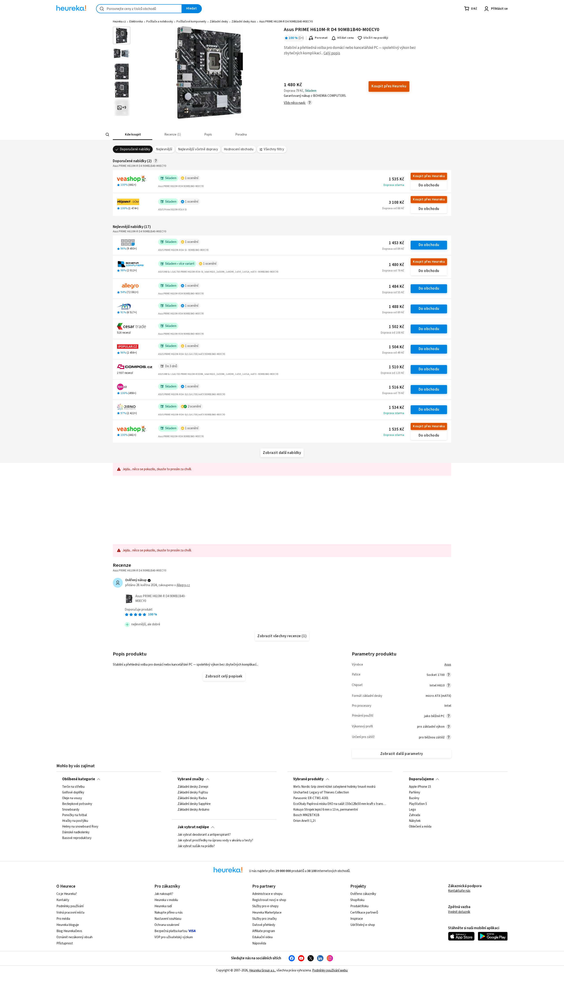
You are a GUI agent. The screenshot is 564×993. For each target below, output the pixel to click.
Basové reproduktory (76, 838)
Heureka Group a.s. (262, 970)
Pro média (63, 918)
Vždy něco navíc (295, 103)
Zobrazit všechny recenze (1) (282, 636)
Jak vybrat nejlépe (193, 827)
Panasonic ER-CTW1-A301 (310, 798)
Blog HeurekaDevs (69, 931)
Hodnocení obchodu (238, 149)
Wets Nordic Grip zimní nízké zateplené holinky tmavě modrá (334, 787)
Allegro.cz (183, 585)
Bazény (414, 798)
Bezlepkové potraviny (77, 804)
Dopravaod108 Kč (392, 333)
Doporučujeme (421, 779)
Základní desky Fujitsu (193, 792)
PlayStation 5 (418, 804)
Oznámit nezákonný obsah (74, 937)
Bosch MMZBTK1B (306, 815)
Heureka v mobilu (166, 900)
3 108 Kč (396, 203)
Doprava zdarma (394, 185)
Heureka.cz (119, 22)
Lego (412, 810)
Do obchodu (429, 185)
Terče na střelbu (73, 787)
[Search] (107, 135)
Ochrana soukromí (166, 925)
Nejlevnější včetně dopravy (198, 149)
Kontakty (62, 900)
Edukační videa (262, 937)
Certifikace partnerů (364, 912)
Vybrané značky (191, 779)
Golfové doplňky (73, 792)
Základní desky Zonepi (193, 787)
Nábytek (415, 821)
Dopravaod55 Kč (393, 292)
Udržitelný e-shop (362, 925)
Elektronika (136, 22)
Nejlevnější (164, 149)
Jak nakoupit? (163, 894)
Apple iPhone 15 (420, 787)
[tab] (132, 134)
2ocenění (194, 406)
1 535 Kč (396, 179)
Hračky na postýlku (75, 821)
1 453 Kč (396, 243)
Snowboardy (70, 810)
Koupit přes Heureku (429, 176)
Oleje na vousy (72, 798)
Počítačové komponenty (191, 22)
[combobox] (139, 8)
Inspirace (356, 918)
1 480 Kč (396, 265)
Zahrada (414, 815)
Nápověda (259, 943)
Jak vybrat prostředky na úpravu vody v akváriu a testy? (215, 840)
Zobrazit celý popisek (223, 676)
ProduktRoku (359, 906)
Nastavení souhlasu (167, 918)
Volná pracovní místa (70, 912)
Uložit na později (376, 38)
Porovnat (321, 38)
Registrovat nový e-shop (269, 900)
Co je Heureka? (66, 894)
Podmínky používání (69, 906)
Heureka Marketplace (267, 912)
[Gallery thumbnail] (122, 35)
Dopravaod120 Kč (392, 373)
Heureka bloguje (67, 925)
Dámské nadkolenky (75, 832)
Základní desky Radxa (192, 798)
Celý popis (332, 53)
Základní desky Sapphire (194, 804)
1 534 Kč (396, 408)
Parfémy (414, 792)
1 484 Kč (396, 287)
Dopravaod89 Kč (393, 249)
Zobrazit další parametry (401, 753)
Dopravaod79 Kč (393, 271)
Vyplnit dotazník (459, 912)
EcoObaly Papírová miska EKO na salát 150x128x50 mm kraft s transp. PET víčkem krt (339, 804)
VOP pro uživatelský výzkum (173, 937)
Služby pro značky (264, 918)
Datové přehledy (263, 925)
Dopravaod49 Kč (393, 353)
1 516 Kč (396, 387)
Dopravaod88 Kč (393, 208)
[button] (132, 134)
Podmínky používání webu (330, 970)
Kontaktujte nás (459, 890)
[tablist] (249, 134)
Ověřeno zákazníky (363, 894)
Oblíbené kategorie (78, 779)
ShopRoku (357, 900)
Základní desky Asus (244, 22)
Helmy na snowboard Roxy (80, 826)
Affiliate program (263, 931)
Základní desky (219, 22)
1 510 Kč (396, 367)
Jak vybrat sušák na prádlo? (196, 846)
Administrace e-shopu (267, 894)
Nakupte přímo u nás (168, 912)
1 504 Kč (396, 347)
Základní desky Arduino (193, 810)
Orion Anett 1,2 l (304, 821)
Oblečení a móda (420, 826)
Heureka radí (163, 906)
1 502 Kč (396, 327)
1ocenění (191, 178)
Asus (447, 664)
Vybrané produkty (308, 779)
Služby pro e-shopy (265, 906)
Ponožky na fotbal (74, 815)
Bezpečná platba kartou (170, 931)
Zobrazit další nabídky (282, 452)
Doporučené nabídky (135, 149)
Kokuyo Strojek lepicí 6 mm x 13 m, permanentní (325, 810)
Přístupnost (64, 943)
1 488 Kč (396, 307)
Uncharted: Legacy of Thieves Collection (321, 792)
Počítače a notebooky (159, 22)
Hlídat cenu (345, 38)
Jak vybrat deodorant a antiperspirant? (204, 835)
